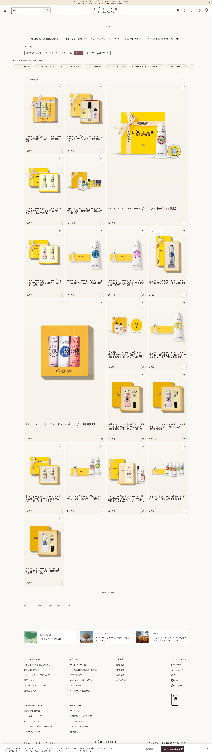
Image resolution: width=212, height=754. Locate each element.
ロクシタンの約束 (32, 711)
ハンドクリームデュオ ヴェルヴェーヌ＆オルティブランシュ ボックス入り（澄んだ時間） (43, 210)
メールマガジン (77, 721)
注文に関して (76, 675)
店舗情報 (120, 675)
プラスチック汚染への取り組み (38, 726)
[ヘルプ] (185, 10)
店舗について (30, 680)
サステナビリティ (32, 721)
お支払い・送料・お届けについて (85, 680)
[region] (106, 749)
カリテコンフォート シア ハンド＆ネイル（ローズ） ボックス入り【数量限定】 (167, 426)
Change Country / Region (175, 743)
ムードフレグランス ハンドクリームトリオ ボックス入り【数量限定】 (43, 138)
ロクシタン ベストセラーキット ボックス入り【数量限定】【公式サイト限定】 (85, 210)
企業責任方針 (122, 680)
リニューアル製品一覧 (80, 691)
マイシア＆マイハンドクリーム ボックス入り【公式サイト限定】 (142, 208)
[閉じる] (207, 748)
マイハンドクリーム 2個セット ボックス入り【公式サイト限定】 (84, 497)
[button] (192, 10)
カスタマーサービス (79, 665)
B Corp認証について (33, 716)
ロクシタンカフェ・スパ (35, 685)
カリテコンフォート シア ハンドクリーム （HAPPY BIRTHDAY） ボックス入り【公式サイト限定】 (167, 354)
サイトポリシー (52, 743)
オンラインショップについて (37, 675)
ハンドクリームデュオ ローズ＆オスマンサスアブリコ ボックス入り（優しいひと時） (43, 282)
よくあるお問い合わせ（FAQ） (84, 670)
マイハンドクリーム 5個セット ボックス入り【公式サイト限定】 (167, 497)
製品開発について (32, 670)
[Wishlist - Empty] (199, 10)
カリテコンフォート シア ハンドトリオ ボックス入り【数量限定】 (60, 424)
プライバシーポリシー (33, 743)
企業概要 (120, 665)
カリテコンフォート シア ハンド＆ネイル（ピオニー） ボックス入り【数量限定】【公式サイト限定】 (126, 426)
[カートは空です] (206, 10)
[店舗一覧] (178, 10)
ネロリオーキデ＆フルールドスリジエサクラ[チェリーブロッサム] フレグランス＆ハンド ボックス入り (126, 498)
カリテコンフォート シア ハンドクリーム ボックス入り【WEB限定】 (85, 281)
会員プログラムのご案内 (81, 716)
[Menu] (5, 10)
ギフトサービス (77, 685)
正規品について (31, 691)
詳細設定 (149, 749)
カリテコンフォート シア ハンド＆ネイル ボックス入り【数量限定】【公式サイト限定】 (43, 570)
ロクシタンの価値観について (37, 665)
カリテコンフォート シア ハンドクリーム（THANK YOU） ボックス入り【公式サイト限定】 (126, 282)
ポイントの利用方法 (79, 726)
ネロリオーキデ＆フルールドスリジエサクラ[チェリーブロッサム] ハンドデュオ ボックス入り (43, 498)
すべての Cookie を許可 (172, 749)
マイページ (75, 711)
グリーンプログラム (33, 732)
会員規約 (74, 732)
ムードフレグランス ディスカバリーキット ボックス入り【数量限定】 (85, 138)
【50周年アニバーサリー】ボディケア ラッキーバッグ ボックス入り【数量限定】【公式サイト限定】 (126, 354)
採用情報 (120, 670)
